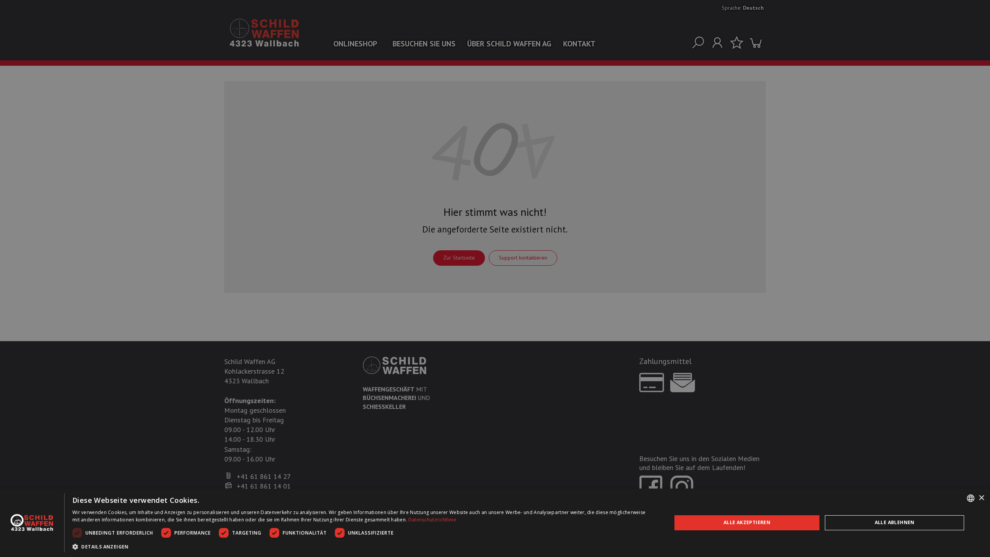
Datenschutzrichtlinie (432, 519)
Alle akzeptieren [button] (747, 522)
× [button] (981, 498)
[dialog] (495, 523)
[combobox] (971, 498)
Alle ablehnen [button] (895, 522)
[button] (363, 546)
